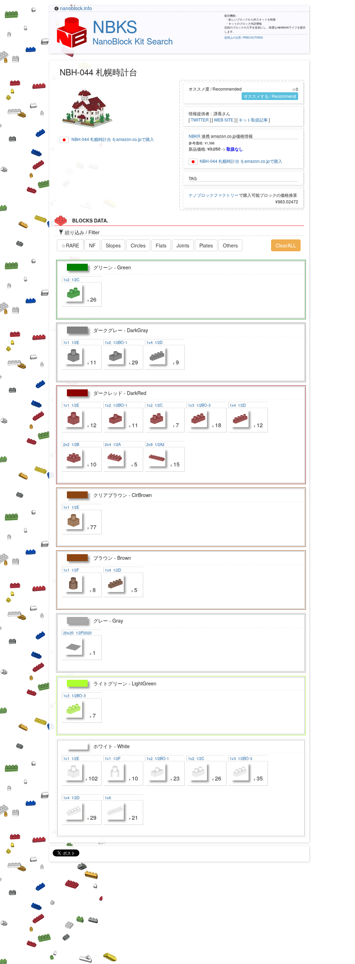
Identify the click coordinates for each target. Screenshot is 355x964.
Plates (206, 245)
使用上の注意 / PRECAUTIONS (243, 37)
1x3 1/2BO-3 (198, 405)
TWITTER (200, 119)
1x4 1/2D (154, 342)
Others (230, 245)
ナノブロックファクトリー (214, 195)
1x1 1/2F (70, 570)
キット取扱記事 (253, 119)
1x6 (108, 797)
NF (92, 245)
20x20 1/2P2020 (77, 632)
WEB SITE (223, 119)
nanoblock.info (76, 8)
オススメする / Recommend (270, 96)
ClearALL (286, 245)
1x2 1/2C (70, 279)
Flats (161, 245)
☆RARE (70, 245)
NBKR (194, 136)
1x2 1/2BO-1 (115, 342)
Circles (138, 245)
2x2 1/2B (70, 444)
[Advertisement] (177, 915)
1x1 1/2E (70, 342)
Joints (182, 245)
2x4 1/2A (112, 444)
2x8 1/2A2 (154, 444)
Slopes (113, 245)
